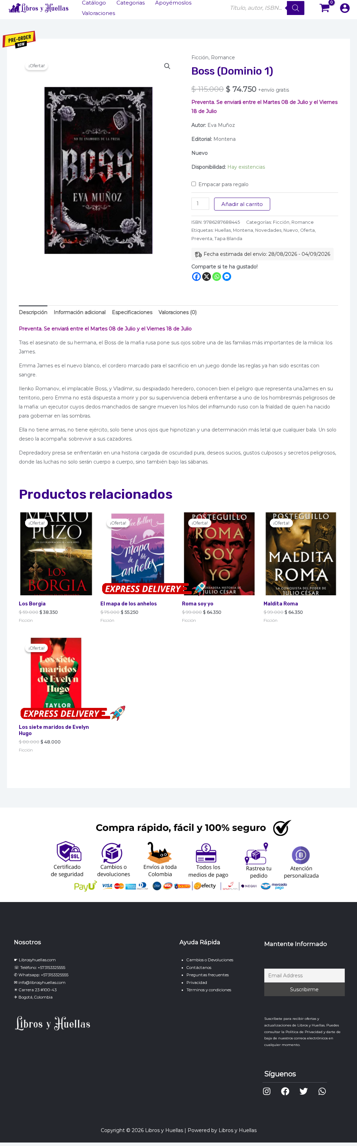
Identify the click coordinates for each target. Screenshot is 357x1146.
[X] (206, 276)
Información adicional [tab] (80, 312)
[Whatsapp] (216, 276)
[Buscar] (295, 8)
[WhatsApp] (322, 1091)
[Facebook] (196, 276)
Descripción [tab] (33, 312)
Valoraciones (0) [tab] (178, 312)
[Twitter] (303, 1091)
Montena (243, 230)
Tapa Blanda (228, 238)
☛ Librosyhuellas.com (35, 959)
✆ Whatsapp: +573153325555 (41, 974)
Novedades (268, 230)
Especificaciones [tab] (132, 312)
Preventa (201, 238)
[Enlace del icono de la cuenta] (345, 8)
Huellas (223, 230)
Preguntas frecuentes (208, 974)
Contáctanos (199, 967)
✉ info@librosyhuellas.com (40, 982)
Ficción (199, 57)
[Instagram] (267, 1091)
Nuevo (290, 230)
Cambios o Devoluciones (210, 959)
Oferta (307, 230)
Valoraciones (98, 13)
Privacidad (197, 982)
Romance (223, 57)
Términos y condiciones (209, 989)
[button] (167, 66)
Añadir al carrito (242, 204)
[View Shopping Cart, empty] (325, 8)
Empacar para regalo (223, 184)
